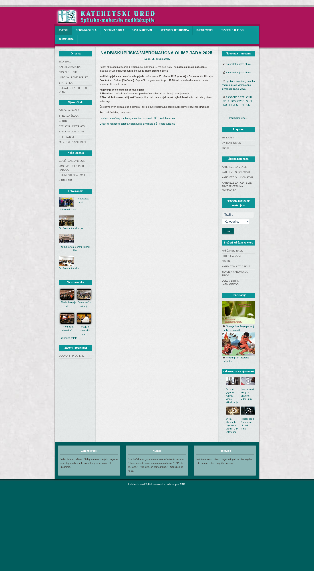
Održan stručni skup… (70, 268)
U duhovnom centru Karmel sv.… (75, 248)
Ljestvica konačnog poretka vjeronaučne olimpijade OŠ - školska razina (137, 118)
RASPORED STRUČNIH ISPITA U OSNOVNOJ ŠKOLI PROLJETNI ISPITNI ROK (237, 101)
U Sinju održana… (68, 209)
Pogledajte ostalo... (69, 338)
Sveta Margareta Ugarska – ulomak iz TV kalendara (232, 425)
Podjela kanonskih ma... (85, 330)
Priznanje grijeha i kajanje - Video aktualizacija (232, 396)
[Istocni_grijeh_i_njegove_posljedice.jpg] (238, 344)
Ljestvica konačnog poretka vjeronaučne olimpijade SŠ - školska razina (137, 123)
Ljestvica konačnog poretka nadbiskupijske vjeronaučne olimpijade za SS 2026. (238, 85)
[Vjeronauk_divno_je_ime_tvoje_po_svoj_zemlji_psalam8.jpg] (238, 312)
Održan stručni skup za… (72, 228)
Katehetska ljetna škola (238, 64)
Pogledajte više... (238, 118)
